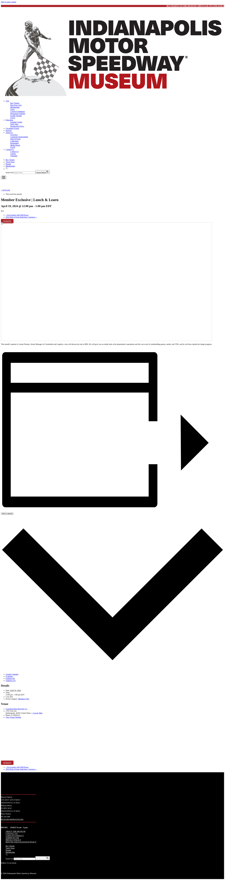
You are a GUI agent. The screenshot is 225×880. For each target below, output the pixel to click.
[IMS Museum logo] (112, 97)
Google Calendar (12, 674)
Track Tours (10, 162)
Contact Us (10, 149)
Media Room (15, 145)
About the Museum (15, 831)
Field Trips (14, 124)
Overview (14, 135)
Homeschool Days (17, 126)
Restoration (14, 143)
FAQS (12, 118)
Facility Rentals (16, 116)
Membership (15, 107)
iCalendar (9, 676)
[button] (7, 169)
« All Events (5, 190)
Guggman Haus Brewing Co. (16, 709)
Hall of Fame (15, 139)
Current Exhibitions (17, 112)
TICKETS (7, 221)
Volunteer (13, 156)
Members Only (23, 699)
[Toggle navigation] (3, 177)
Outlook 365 (10, 679)
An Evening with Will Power (17, 215)
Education (9, 120)
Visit (7, 101)
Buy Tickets (14, 103)
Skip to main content (8, 2)
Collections (14, 141)
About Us (9, 133)
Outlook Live (11, 681)
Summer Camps (16, 122)
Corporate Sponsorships (19, 137)
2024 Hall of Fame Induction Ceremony (21, 217)
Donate (8, 164)
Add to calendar (7, 514)
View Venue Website (13, 717)
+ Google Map (36, 713)
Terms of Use (12, 838)
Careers (13, 154)
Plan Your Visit (15, 105)
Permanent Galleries (17, 114)
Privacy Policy (13, 840)
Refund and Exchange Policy (21, 842)
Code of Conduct (15, 836)
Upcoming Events (12, 128)
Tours (12, 109)
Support (8, 131)
